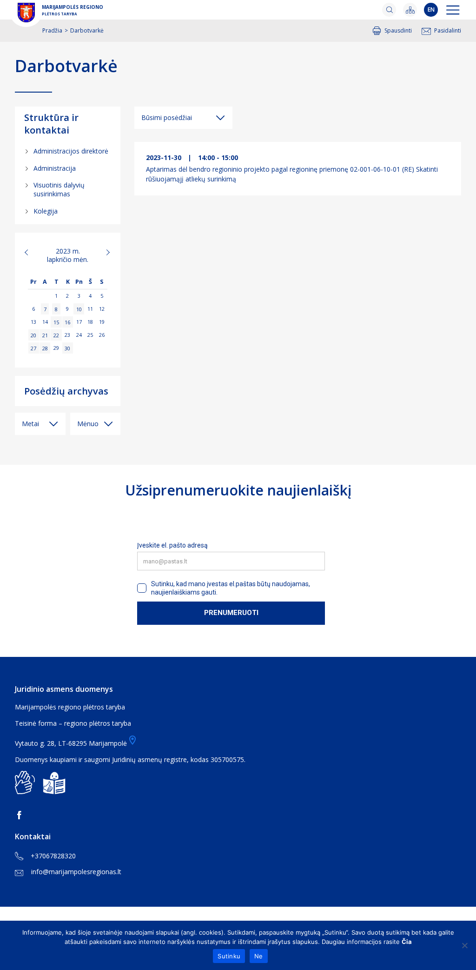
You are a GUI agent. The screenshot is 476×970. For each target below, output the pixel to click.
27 (33, 347)
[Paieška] (389, 10)
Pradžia (52, 30)
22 (56, 334)
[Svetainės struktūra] (410, 10)
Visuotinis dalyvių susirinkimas (59, 189)
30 (67, 347)
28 (45, 347)
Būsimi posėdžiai (166, 117)
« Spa (32, 252)
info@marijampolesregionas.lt (76, 871)
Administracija (54, 168)
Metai (30, 423)
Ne (258, 956)
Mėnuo (88, 423)
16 (67, 321)
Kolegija (45, 211)
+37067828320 (53, 855)
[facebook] (21, 815)
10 (79, 308)
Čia (407, 941)
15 (56, 321)
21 (45, 334)
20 (33, 334)
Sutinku (229, 956)
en (431, 9)
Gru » (103, 252)
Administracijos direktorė (70, 151)
